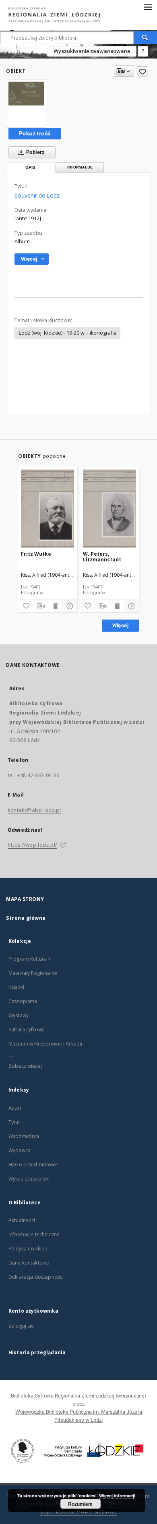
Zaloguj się (21, 1325)
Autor (15, 1108)
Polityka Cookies (27, 1248)
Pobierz (35, 152)
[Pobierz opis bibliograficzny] (40, 606)
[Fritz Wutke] (47, 509)
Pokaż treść (34, 133)
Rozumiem (80, 1503)
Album (22, 241)
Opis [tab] (30, 167)
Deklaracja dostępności (36, 1276)
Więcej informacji (117, 1495)
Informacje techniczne (34, 1234)
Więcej (120, 625)
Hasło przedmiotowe (33, 1164)
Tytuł (14, 1122)
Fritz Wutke (36, 553)
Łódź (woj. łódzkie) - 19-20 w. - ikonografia (67, 332)
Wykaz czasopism (29, 1178)
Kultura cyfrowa (26, 1029)
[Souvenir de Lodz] (26, 93)
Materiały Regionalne (32, 973)
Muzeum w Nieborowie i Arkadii (45, 1043)
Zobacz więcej (25, 1065)
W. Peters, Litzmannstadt (102, 556)
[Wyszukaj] (145, 37)
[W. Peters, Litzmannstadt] (109, 509)
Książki (16, 987)
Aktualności (21, 1220)
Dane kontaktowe (28, 1262)
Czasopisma (22, 1001)
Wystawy (18, 1015)
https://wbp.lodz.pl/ (32, 844)
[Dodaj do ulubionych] (142, 71)
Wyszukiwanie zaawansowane (92, 51)
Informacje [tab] (80, 167)
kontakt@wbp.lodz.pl (34, 810)
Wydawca (19, 1150)
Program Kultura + (29, 958)
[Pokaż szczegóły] (69, 606)
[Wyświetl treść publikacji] (55, 606)
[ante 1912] (27, 218)
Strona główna (26, 918)
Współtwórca (23, 1136)
